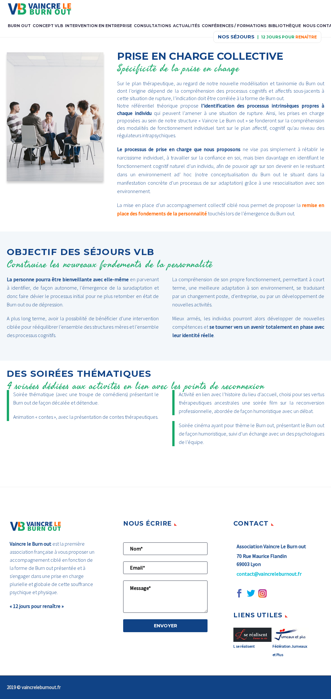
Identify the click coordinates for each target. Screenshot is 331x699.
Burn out (19, 25)
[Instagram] (262, 593)
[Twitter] (251, 593)
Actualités (186, 25)
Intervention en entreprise (98, 25)
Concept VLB (48, 25)
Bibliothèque (284, 25)
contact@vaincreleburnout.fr (269, 574)
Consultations (152, 25)
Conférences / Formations (234, 25)
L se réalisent (244, 646)
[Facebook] (239, 593)
